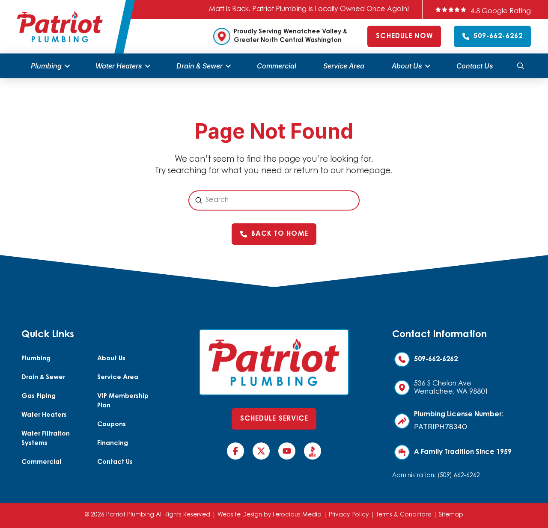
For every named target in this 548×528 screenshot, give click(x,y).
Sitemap (451, 515)
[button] (520, 66)
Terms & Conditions (404, 515)
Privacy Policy (349, 515)
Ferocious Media (297, 515)
